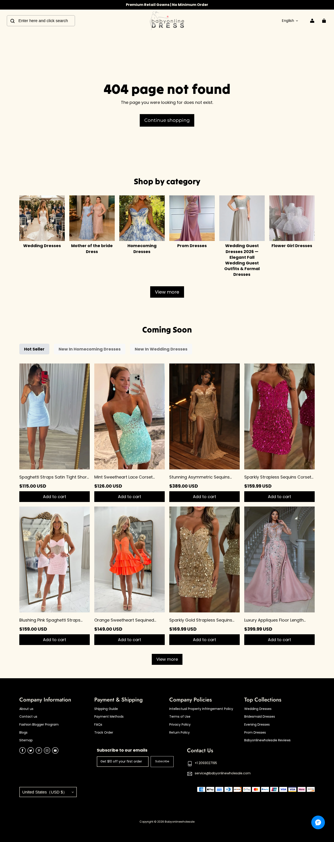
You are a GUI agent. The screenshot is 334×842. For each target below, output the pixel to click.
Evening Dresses (257, 724)
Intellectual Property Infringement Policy (201, 709)
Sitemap (26, 740)
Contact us (28, 716)
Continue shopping (167, 120)
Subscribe (162, 761)
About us (26, 709)
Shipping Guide (106, 709)
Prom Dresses (255, 732)
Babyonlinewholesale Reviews (267, 740)
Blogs (23, 732)
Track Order (103, 732)
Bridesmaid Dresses (259, 716)
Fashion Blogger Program (39, 724)
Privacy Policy (180, 724)
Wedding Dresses (258, 709)
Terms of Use (179, 716)
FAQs (98, 724)
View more (167, 292)
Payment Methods (109, 716)
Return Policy (179, 732)
